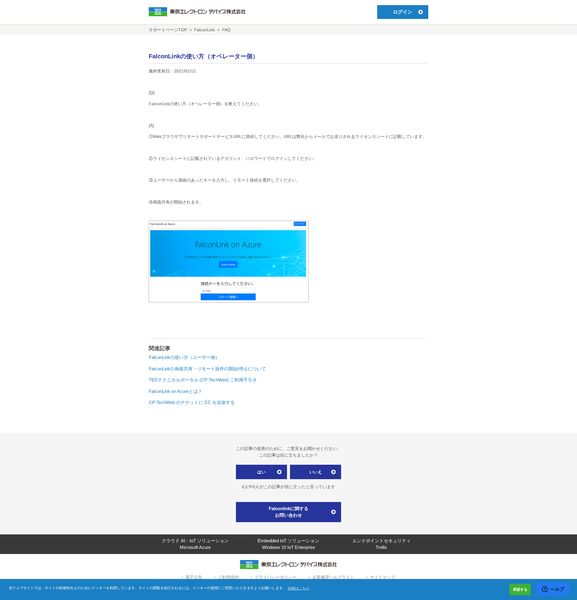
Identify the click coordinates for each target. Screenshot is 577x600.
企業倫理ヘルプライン (333, 577)
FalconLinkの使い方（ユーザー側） (184, 357)
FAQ (226, 29)
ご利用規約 (228, 577)
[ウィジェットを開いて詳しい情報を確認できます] (553, 589)
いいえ (315, 472)
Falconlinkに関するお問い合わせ (288, 512)
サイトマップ (382, 577)
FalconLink (204, 29)
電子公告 (193, 577)
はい (261, 472)
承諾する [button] (520, 589)
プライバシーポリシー (276, 577)
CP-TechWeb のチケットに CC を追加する (192, 402)
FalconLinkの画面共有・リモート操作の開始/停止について (207, 368)
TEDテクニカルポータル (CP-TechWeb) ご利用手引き (203, 379)
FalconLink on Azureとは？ (175, 391)
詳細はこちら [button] (299, 588)
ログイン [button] (402, 11)
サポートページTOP (168, 29)
